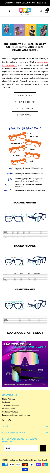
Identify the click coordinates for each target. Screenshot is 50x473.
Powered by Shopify (39, 460)
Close (25, 427)
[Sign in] (41, 11)
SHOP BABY (25, 96)
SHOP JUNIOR (25, 108)
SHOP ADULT (25, 115)
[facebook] (9, 420)
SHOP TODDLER (25, 102)
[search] (9, 11)
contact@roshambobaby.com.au (18, 415)
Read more (41, 3)
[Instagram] (3, 420)
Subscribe (43, 448)
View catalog (3, 11)
